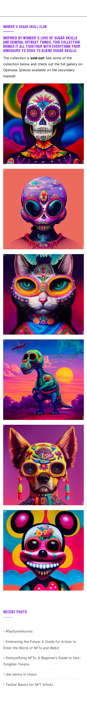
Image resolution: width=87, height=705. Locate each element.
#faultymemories (19, 631)
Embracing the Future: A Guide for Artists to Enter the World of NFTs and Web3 (39, 644)
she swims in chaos (21, 674)
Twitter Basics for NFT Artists (30, 684)
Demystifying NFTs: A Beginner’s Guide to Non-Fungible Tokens (42, 661)
